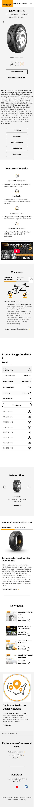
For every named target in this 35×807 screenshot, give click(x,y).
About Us (15, 758)
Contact (15, 797)
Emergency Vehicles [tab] (20, 278)
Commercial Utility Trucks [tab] (8, 278)
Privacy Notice (12, 799)
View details (17, 505)
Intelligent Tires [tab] (6, 527)
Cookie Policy (21, 799)
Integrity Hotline (7, 797)
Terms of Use (27, 797)
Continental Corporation (15, 752)
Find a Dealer (7, 725)
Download (22, 620)
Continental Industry (15, 755)
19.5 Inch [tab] (5, 362)
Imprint (20, 797)
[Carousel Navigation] (16, 487)
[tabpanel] (18, 307)
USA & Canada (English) (19, 3)
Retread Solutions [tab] (20, 527)
